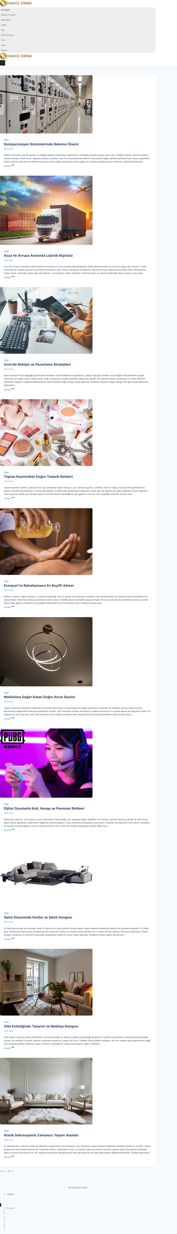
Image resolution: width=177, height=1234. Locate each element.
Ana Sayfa (5, 10)
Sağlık (3, 25)
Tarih (3, 40)
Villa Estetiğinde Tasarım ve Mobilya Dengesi (41, 1026)
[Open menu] (2, 63)
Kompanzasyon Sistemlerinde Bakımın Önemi (41, 144)
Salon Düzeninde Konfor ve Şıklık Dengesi (38, 917)
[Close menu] (0, 1205)
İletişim (4, 50)
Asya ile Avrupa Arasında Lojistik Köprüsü (38, 255)
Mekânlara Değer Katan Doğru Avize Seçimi (39, 697)
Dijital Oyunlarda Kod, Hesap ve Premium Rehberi (44, 808)
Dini (2, 30)
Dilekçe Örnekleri (8, 15)
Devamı (9, 166)
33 (9, 1171)
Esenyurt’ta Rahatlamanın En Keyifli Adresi (39, 585)
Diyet (3, 45)
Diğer (6, 140)
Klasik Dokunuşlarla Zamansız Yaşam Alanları (41, 1135)
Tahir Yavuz (8, 149)
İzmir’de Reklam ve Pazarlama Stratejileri (37, 364)
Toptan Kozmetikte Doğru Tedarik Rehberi (38, 477)
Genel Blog (5, 20)
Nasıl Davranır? (7, 35)
